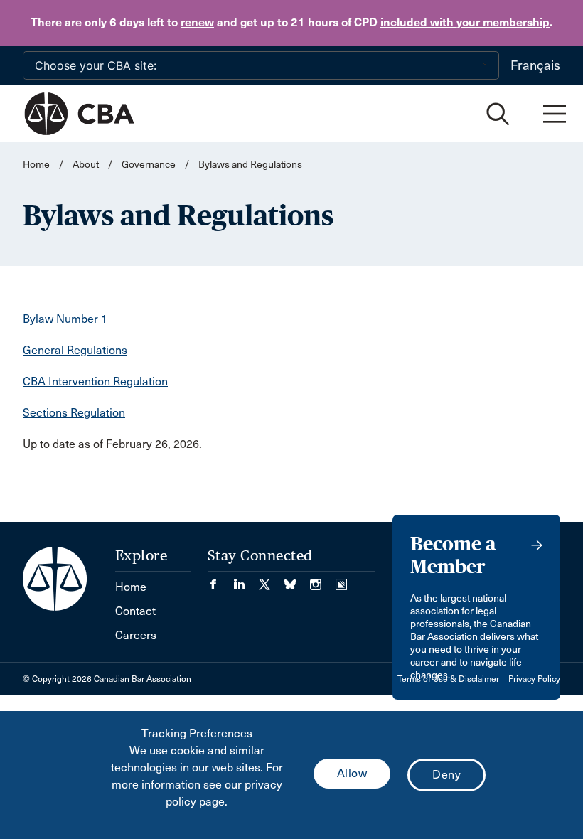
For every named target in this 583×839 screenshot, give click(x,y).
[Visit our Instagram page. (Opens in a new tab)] (323, 580)
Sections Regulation (74, 412)
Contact (135, 611)
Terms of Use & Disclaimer (448, 679)
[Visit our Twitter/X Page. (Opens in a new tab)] (271, 580)
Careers (135, 635)
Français (535, 65)
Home (36, 165)
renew (197, 22)
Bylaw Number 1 (65, 319)
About (86, 165)
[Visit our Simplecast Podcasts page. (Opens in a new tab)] (341, 580)
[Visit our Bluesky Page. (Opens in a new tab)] (297, 580)
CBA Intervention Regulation (95, 381)
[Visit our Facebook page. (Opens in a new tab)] (220, 580)
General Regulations (75, 350)
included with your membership (465, 22)
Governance (149, 165)
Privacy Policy (534, 679)
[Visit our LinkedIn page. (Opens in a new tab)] (246, 580)
